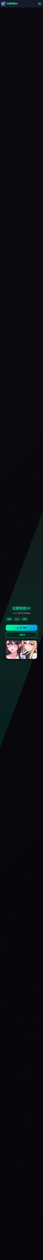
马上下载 (22, 628)
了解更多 (22, 635)
